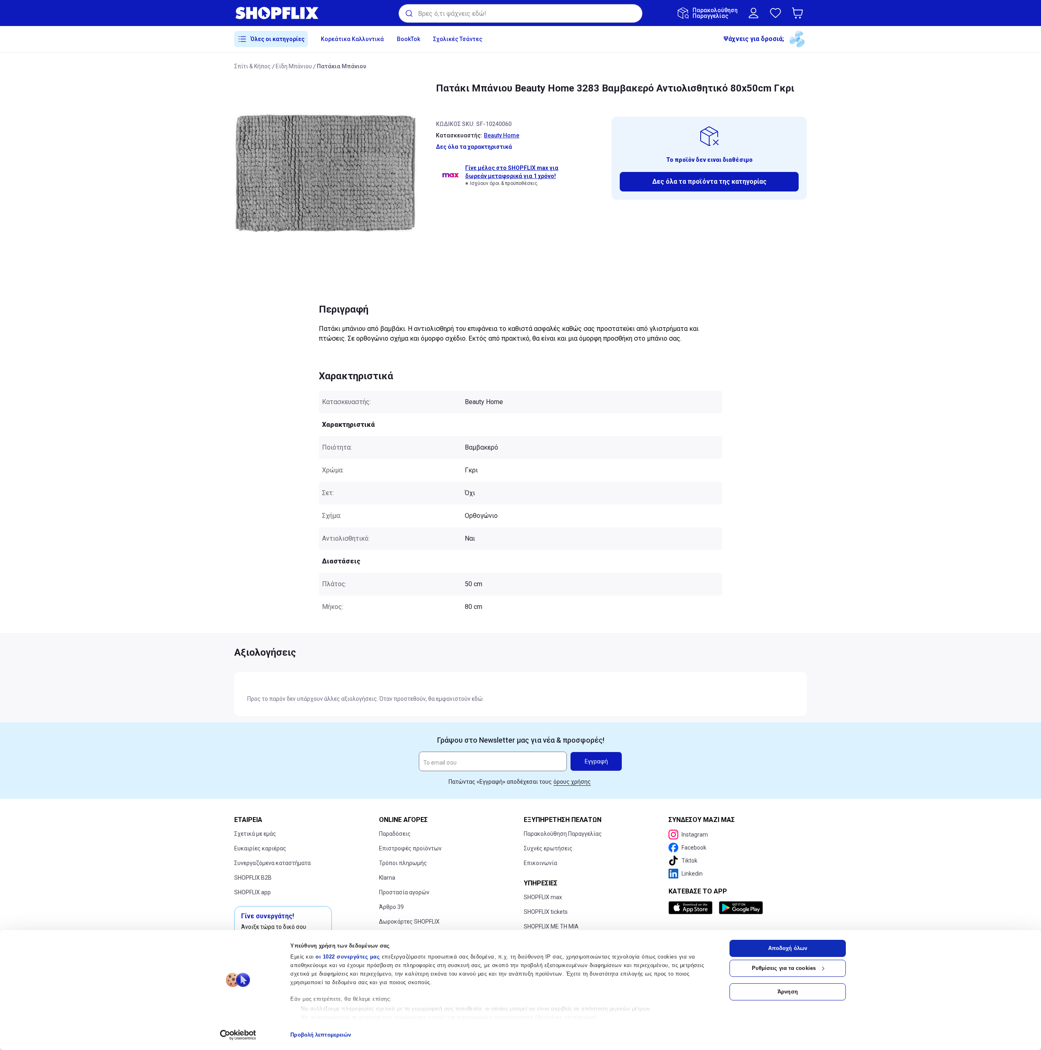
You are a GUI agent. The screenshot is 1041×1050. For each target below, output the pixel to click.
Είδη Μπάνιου (294, 66)
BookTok (408, 39)
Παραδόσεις (395, 833)
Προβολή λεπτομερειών (320, 1035)
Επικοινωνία (540, 863)
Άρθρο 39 (391, 907)
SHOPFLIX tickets (546, 912)
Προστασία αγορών (404, 892)
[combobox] (520, 13)
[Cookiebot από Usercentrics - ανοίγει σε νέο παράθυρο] (238, 1035)
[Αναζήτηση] (408, 13)
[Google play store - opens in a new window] (741, 907)
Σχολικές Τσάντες (457, 39)
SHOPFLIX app (252, 892)
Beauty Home (501, 135)
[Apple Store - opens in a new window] (692, 907)
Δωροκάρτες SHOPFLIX (409, 921)
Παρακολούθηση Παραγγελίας (563, 833)
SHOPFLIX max (543, 897)
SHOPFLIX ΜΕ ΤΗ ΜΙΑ (551, 926)
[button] (799, 13)
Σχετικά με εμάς (255, 833)
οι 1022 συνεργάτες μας (348, 957)
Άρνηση (787, 992)
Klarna (387, 877)
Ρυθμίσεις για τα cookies (784, 968)
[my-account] (753, 13)
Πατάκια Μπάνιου (341, 66)
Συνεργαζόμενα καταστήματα (272, 863)
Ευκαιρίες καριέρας (260, 848)
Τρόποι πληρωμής (403, 863)
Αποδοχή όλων (787, 948)
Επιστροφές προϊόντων (410, 848)
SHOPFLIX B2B (253, 877)
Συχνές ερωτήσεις (548, 848)
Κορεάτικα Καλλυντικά (352, 39)
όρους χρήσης (572, 781)
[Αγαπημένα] (775, 13)
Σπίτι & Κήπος (252, 66)
